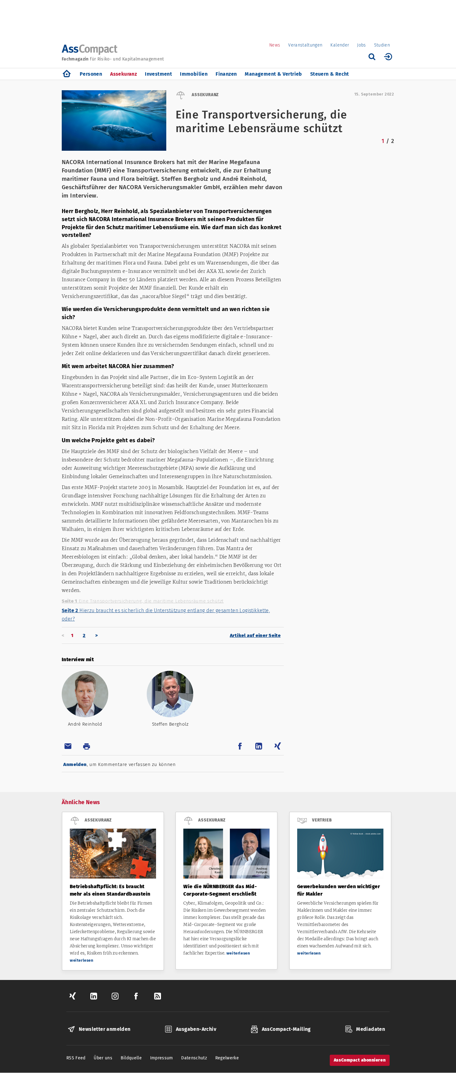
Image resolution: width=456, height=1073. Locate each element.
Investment (158, 74)
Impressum (161, 1058)
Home (67, 74)
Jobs (361, 45)
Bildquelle (131, 1058)
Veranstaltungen (305, 45)
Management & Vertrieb (273, 74)
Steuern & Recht (329, 74)
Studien (382, 45)
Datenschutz (194, 1058)
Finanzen (226, 74)
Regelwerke (227, 1058)
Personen (91, 74)
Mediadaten (370, 1029)
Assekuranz (123, 74)
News (274, 45)
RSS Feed (76, 1058)
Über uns (103, 1058)
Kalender (339, 45)
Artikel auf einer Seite (255, 635)
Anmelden (75, 764)
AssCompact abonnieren (360, 1060)
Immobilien (194, 74)
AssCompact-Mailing (286, 1029)
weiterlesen (82, 960)
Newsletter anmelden (105, 1029)
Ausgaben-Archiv (196, 1029)
